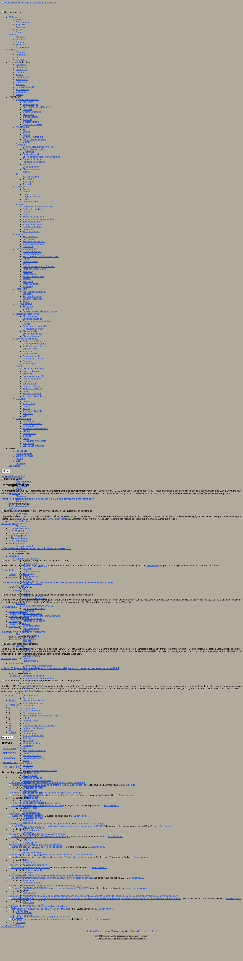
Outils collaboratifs (32, 626)
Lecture (26, 658)
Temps (26, 760)
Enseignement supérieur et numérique (41, 616)
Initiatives (27, 578)
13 (10, 730)
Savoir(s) (13, 509)
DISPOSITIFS (9, 753)
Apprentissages (30, 563)
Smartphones (29, 733)
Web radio (28, 740)
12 (10, 727)
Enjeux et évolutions (32, 613)
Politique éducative (32, 755)
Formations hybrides (33, 618)
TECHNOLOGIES (11, 767)
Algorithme (28, 765)
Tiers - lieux (28, 902)
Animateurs (21, 524)
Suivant (12, 732)
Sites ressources (31, 628)
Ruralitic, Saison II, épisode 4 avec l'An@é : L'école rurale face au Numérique (48, 498)
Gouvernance (29, 892)
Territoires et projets (32, 870)
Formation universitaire (34, 621)
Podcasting (28, 730)
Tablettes (27, 738)
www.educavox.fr (56, 519)
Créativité (27, 568)
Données (27, 768)
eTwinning (28, 745)
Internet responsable (33, 683)
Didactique (21, 496)
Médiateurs (21, 551)
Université (20, 922)
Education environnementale (37, 780)
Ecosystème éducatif (18, 533)
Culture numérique (32, 571)
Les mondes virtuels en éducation (39, 725)
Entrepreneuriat (30, 695)
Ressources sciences (33, 788)
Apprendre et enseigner (27, 558)
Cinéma (26, 591)
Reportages (14, 506)
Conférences (22, 514)
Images (26, 723)
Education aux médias (33, 676)
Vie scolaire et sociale (19, 577)
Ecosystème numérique (34, 750)
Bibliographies (30, 775)
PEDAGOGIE (9, 758)
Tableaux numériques (33, 735)
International (29, 862)
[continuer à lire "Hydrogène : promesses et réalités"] (27, 816)
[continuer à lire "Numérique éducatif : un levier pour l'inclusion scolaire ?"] (37, 847)
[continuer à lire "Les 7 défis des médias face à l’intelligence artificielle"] (36, 805)
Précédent (14, 705)
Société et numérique (19, 575)
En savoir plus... (9, 523)
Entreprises (28, 698)
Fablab (26, 718)
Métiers (19, 693)
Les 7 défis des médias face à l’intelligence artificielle (34, 803)
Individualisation (31, 576)
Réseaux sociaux (24, 763)
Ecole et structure (31, 830)
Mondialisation (30, 843)
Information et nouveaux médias (38, 678)
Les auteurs (14, 925)
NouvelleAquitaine (18, 611)
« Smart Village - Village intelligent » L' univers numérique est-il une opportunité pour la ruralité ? (60, 668)
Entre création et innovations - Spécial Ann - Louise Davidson (38, 906)
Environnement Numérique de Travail (41, 715)
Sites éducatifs (30, 790)
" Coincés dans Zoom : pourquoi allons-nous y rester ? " (36, 548)
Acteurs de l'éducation (19, 521)
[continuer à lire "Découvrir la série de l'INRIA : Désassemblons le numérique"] (39, 836)
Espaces (27, 753)
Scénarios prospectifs (33, 758)
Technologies (22, 506)
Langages (20, 646)
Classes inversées (32, 713)
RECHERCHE (10, 762)
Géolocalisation (30, 720)
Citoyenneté (29, 880)
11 (10, 725)
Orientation (28, 705)
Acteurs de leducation (19, 528)
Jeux (18, 633)
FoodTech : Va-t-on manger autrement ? (28, 865)
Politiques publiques (18, 538)
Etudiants (20, 543)
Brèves (19, 489)
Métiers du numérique (33, 703)
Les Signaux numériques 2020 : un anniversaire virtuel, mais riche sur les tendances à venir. (57, 582)
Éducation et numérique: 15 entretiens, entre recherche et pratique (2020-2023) (47, 885)
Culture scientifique (32, 800)
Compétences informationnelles (38, 666)
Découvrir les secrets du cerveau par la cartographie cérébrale (39, 916)
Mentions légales (94, 931)
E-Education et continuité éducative (23, 631)
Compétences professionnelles (38, 606)
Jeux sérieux (29, 641)
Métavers (27, 810)
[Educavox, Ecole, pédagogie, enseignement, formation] (29, 2)
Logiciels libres (30, 808)
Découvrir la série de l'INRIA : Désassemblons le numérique (37, 834)
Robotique (28, 820)
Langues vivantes (31, 656)
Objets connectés (17, 614)
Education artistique (32, 778)
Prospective (21, 748)
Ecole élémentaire (24, 915)
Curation (27, 671)
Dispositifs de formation (34, 608)
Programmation (30, 661)
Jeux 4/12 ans (29, 638)
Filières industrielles (25, 546)
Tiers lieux (28, 872)
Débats (12, 556)
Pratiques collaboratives (34, 728)
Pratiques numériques (26, 708)
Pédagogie (21, 501)
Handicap (27, 840)
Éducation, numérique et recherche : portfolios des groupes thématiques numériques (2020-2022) (56, 823)
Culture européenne (32, 882)
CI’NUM (16, 493)
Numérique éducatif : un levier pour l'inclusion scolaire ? (36, 844)
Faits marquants (23, 481)
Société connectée (32, 853)
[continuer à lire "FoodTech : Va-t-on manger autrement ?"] (29, 867)
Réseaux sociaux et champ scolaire (40, 770)
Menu (6, 471)
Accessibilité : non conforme (144, 931)
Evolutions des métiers (34, 700)
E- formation (29, 611)
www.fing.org (153, 565)
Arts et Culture (22, 586)
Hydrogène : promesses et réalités (25, 813)
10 (10, 722)
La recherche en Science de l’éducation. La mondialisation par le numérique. (46, 793)
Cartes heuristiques (32, 710)
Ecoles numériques (18, 540)
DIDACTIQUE (9, 748)
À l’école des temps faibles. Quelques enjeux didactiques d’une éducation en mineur (49, 875)
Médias (19, 663)
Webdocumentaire (32, 743)
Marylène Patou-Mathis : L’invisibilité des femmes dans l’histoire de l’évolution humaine (51, 854)
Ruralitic (13, 543)
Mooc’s (26, 623)
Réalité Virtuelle (16, 624)
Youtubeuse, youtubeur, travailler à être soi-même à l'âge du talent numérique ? (47, 782)
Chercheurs (21, 526)
